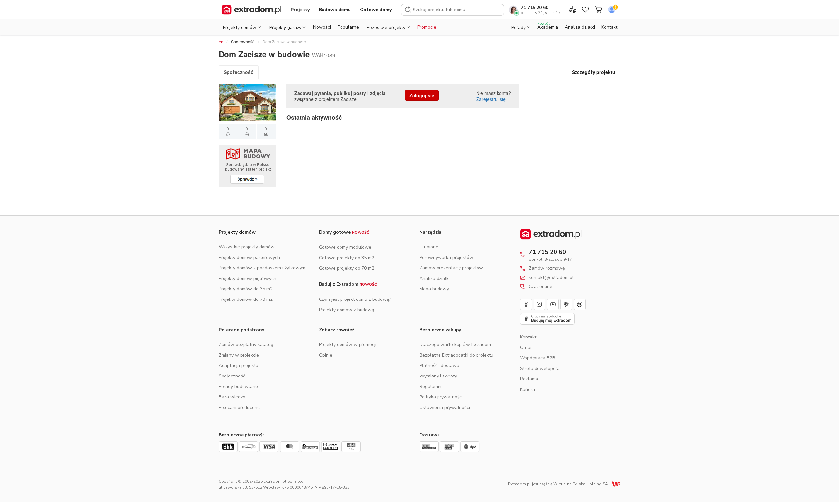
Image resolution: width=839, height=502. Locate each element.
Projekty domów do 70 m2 (246, 299)
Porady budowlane (238, 386)
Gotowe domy (376, 10)
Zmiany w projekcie (239, 355)
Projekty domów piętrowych (247, 278)
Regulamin (430, 386)
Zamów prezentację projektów (451, 268)
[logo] (251, 10)
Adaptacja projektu (238, 365)
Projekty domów (237, 232)
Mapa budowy (434, 289)
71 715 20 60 (534, 7)
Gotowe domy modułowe (345, 247)
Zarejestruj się (491, 99)
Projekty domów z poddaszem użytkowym (262, 268)
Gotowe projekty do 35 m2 (346, 258)
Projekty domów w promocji (347, 344)
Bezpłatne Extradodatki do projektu (456, 355)
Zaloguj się (421, 95)
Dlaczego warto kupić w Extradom (455, 344)
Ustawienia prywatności (445, 407)
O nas (526, 347)
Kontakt (609, 27)
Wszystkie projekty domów (247, 247)
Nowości (322, 27)
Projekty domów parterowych (249, 257)
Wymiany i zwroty (438, 376)
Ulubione (429, 247)
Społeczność (242, 41)
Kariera (527, 389)
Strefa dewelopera (540, 368)
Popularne (348, 27)
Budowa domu (335, 10)
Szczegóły (593, 72)
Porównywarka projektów (446, 257)
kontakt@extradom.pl (551, 277)
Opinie (325, 355)
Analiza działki (580, 27)
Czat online (540, 286)
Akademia (547, 26)
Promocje (426, 27)
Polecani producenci (240, 407)
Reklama (529, 379)
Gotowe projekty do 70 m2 (346, 268)
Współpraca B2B (537, 358)
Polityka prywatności (441, 397)
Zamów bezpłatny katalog (246, 344)
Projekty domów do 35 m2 (246, 289)
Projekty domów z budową (346, 310)
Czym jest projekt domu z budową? (355, 299)
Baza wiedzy (232, 397)
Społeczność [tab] (238, 72)
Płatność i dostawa (439, 365)
